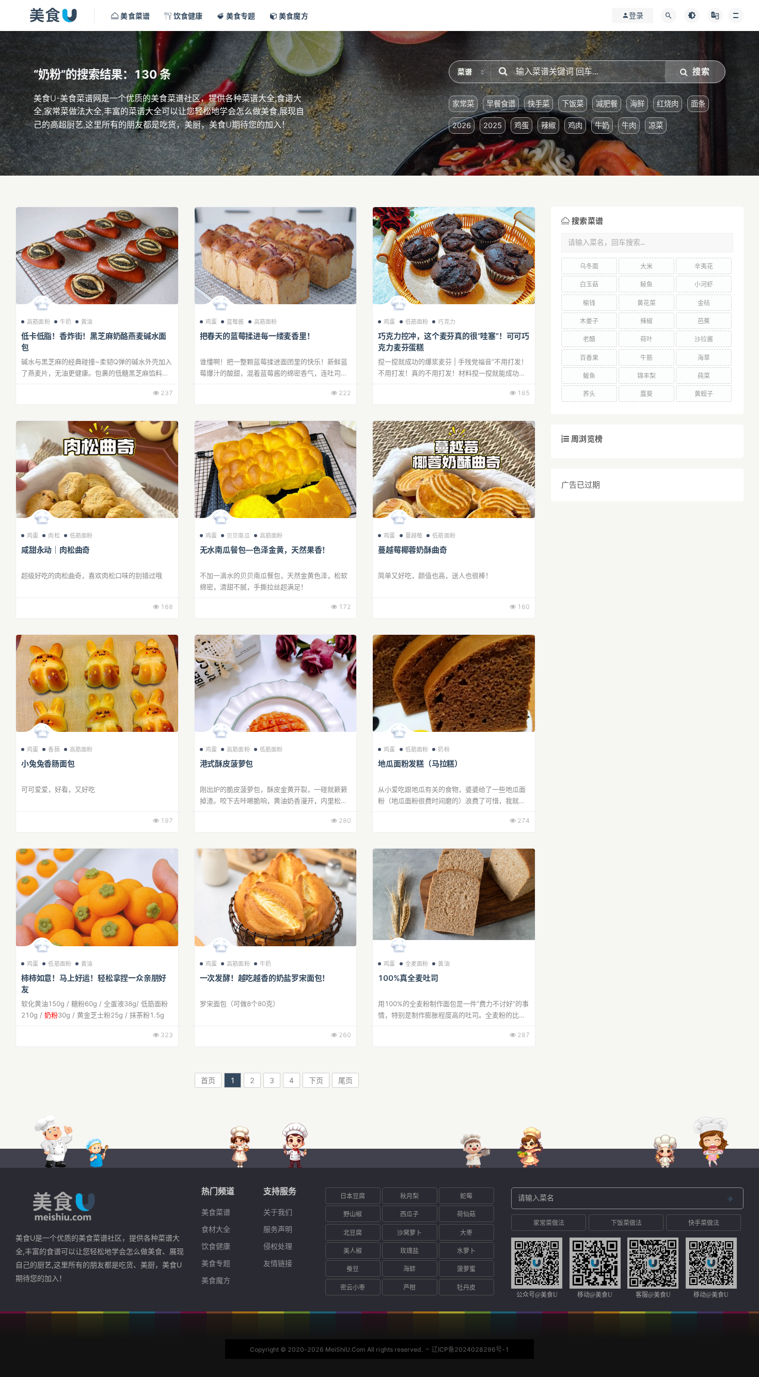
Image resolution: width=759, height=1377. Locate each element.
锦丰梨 (646, 376)
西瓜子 (409, 1214)
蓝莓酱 (235, 321)
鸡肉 (575, 125)
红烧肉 (667, 103)
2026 (461, 125)
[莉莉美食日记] (42, 948)
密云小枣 (352, 1287)
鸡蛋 (521, 125)
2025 (492, 125)
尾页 (345, 1080)
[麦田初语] (398, 948)
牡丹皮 (466, 1287)
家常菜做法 (548, 1223)
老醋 (589, 339)
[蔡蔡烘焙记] (42, 306)
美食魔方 (215, 1280)
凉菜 (656, 125)
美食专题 (215, 1263)
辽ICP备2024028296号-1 (470, 1349)
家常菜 (463, 103)
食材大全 (215, 1229)
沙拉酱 (703, 339)
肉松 (53, 535)
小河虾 (703, 284)
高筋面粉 (38, 321)
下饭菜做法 (626, 1223)
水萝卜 (466, 1251)
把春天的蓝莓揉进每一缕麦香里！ (257, 336)
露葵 (646, 394)
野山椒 (352, 1214)
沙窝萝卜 (409, 1233)
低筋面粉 (417, 321)
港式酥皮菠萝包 (227, 764)
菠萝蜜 (466, 1269)
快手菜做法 (703, 1223)
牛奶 (602, 125)
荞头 (589, 394)
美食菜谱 (215, 1212)
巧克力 (446, 321)
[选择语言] (715, 15)
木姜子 (589, 321)
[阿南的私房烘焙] (220, 948)
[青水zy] (220, 520)
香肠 (53, 749)
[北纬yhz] (220, 734)
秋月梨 (409, 1196)
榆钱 (589, 303)
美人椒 (352, 1251)
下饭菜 (572, 103)
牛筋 (646, 358)
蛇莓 (466, 1196)
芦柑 (409, 1287)
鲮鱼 (646, 284)
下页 (316, 1080)
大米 (646, 266)
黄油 (86, 321)
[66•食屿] (42, 734)
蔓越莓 (414, 535)
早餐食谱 (500, 103)
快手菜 (538, 103)
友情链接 (277, 1263)
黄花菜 (646, 303)
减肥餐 (607, 103)
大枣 (466, 1233)
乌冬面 (589, 266)
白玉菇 (589, 284)
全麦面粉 (417, 963)
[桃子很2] (42, 520)
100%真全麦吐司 (408, 978)
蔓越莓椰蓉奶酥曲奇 (412, 550)
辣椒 (548, 125)
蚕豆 (352, 1269)
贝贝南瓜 (238, 535)
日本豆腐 (352, 1196)
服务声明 (277, 1229)
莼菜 (704, 376)
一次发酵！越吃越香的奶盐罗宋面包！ (265, 978)
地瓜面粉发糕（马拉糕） (420, 764)
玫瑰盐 (409, 1251)
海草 (704, 358)
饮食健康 (215, 1246)
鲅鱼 (589, 376)
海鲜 (637, 103)
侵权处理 (277, 1246)
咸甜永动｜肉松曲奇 (55, 550)
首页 (208, 1080)
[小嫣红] (398, 734)
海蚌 (409, 1269)
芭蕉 (704, 321)
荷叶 (646, 339)
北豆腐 (352, 1233)
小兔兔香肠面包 (48, 764)
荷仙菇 (466, 1214)
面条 (698, 103)
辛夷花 (703, 266)
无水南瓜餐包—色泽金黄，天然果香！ (265, 550)
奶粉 (443, 749)
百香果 (589, 358)
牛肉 (629, 125)
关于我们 (277, 1212)
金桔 (704, 303)
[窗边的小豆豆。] (398, 306)
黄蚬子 (703, 394)
